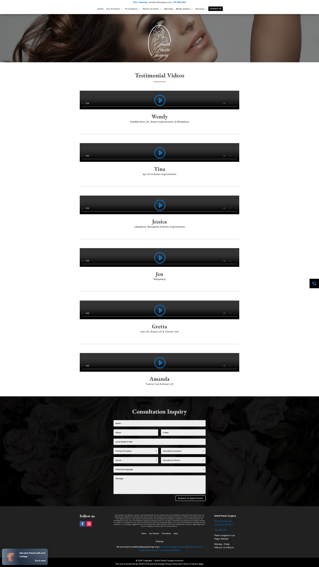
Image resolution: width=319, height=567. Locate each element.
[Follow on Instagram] (89, 524)
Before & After (151, 9)
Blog (176, 534)
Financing (142, 2)
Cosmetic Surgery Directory (173, 546)
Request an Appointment (190, 498)
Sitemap (159, 541)
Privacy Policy (171, 564)
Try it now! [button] (40, 560)
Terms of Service (190, 564)
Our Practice (113, 9)
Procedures (131, 9)
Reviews (200, 9)
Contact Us (215, 8)
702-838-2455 (179, 2)
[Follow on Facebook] (82, 524)
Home (101, 9)
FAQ (135, 2)
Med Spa (168, 9)
